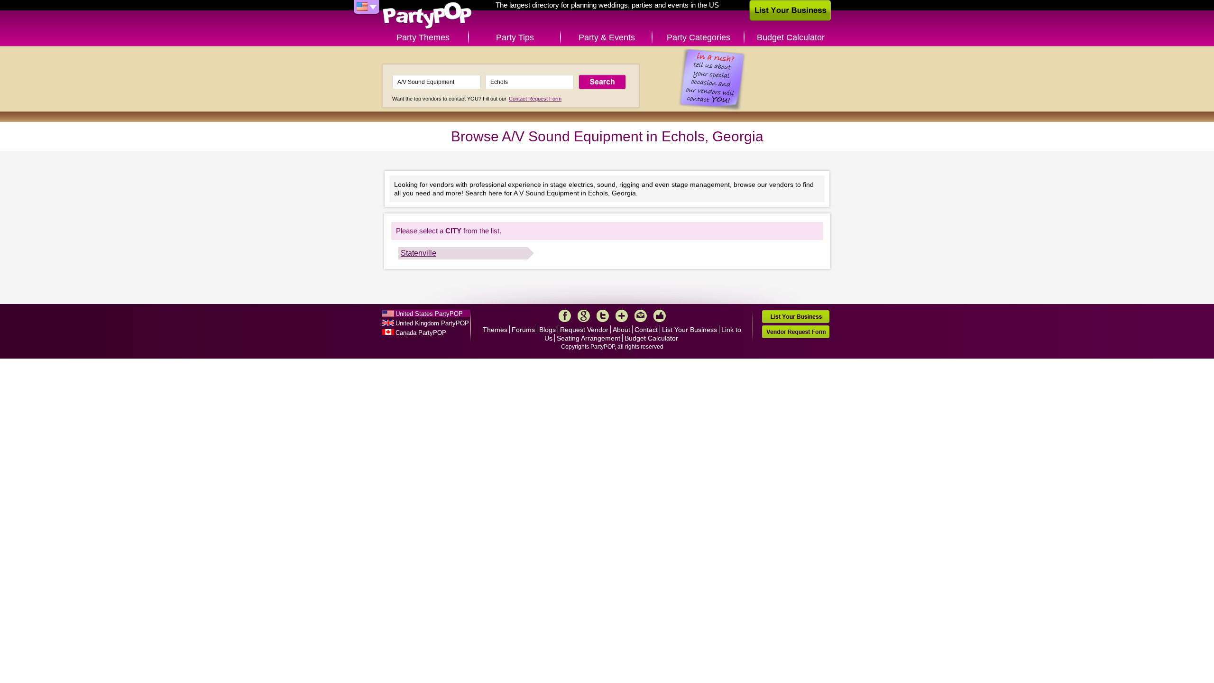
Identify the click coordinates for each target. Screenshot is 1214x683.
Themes (495, 329)
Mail (641, 316)
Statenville (418, 253)
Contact (646, 329)
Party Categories (698, 37)
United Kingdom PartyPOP (432, 323)
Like (659, 316)
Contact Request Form (535, 99)
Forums (523, 329)
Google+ (584, 316)
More (622, 316)
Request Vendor (584, 329)
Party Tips (515, 37)
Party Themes (423, 37)
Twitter (603, 316)
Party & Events (607, 37)
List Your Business (689, 329)
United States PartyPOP (429, 313)
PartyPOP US (427, 16)
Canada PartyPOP (420, 332)
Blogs (547, 329)
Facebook (565, 316)
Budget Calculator (791, 37)
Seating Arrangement (588, 338)
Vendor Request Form (796, 332)
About (621, 329)
